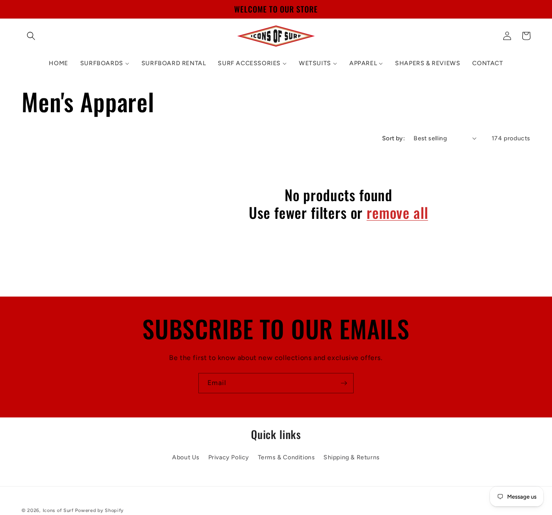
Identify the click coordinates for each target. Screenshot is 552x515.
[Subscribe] (343, 383)
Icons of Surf (58, 510)
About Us (186, 457)
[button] (31, 35)
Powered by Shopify (99, 510)
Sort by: (393, 138)
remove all (397, 212)
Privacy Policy (228, 457)
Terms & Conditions (286, 457)
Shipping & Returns (351, 457)
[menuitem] (58, 63)
